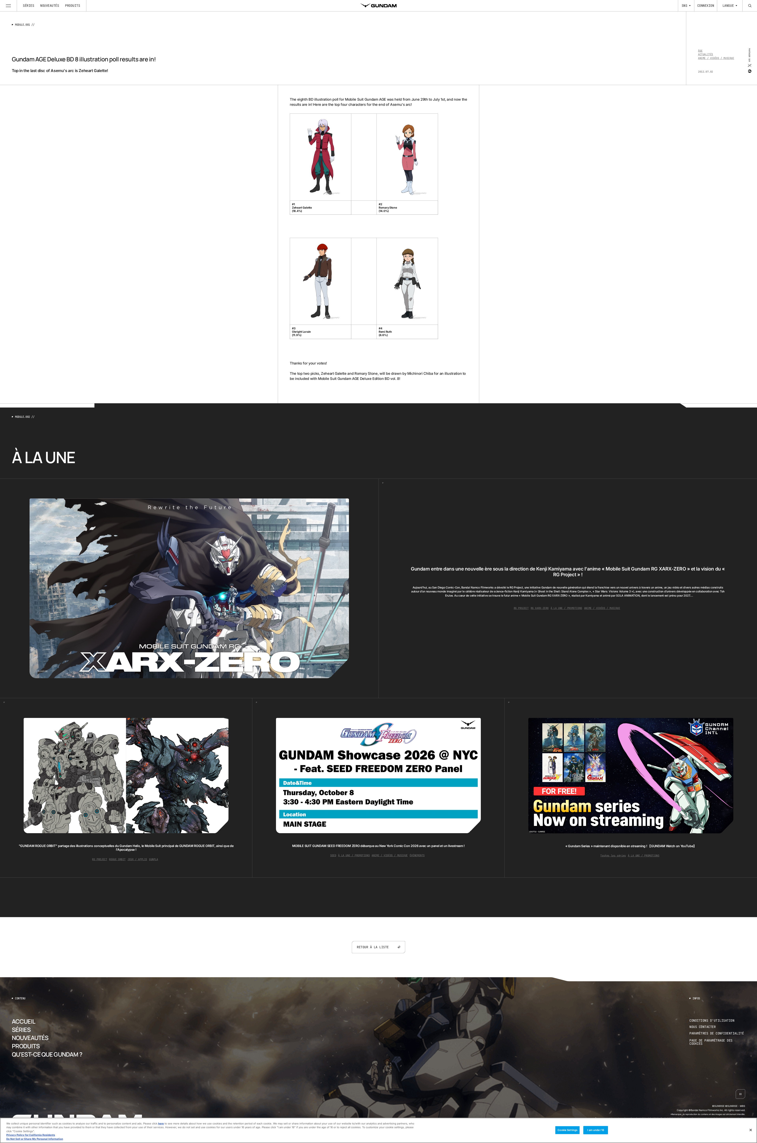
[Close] (750, 1130)
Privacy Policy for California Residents (30, 1135)
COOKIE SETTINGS (717, 1042)
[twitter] (749, 65)
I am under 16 (595, 1130)
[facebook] (749, 71)
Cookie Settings (567, 1130)
